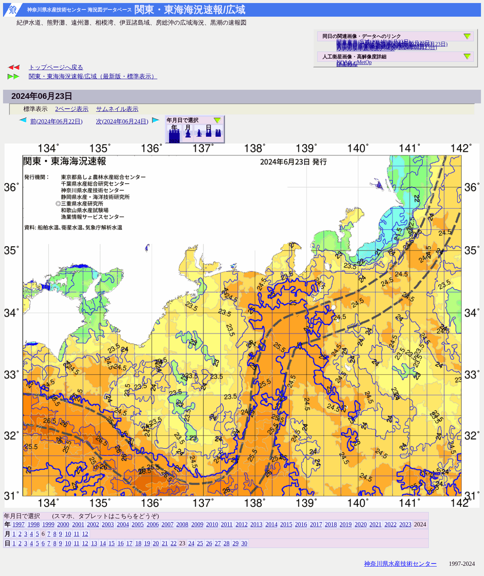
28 (226, 543)
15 (112, 543)
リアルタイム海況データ (366, 48)
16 (121, 543)
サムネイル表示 (117, 109)
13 (94, 543)
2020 (361, 524)
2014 (271, 524)
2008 (182, 524)
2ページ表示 (71, 109)
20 (208, 134)
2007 (167, 524)
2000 (63, 524)
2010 (212, 524)
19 (147, 543)
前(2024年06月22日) (56, 121)
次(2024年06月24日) (122, 121)
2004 (123, 524)
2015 (286, 524)
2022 (391, 524)
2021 (375, 524)
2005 (138, 524)
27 (218, 543)
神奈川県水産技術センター (400, 563)
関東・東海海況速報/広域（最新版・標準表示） (93, 76)
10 (199, 134)
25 (200, 543)
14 (103, 543)
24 (191, 543)
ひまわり (347, 64)
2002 (93, 524)
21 (165, 543)
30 (218, 134)
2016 (301, 524)
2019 (346, 524)
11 (76, 534)
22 (174, 543)
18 (138, 543)
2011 (227, 524)
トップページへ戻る (56, 67)
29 (236, 543)
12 (188, 135)
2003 (108, 524)
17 (129, 543)
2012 (242, 524)
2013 (256, 524)
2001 (78, 524)
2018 (331, 524)
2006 (153, 524)
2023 (174, 141)
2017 (316, 524)
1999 (48, 524)
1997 (18, 524)
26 (209, 543)
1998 (34, 524)
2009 (197, 524)
